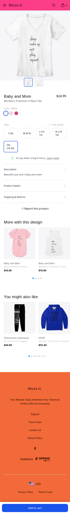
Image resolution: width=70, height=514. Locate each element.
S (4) (10, 133)
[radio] (11, 133)
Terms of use (45, 492)
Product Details (12, 185)
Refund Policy (35, 438)
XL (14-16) (59, 133)
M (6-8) (27, 133)
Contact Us (35, 430)
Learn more (53, 158)
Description (10, 169)
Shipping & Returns (14, 196)
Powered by (26, 458)
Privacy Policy (25, 492)
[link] (19, 243)
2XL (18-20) (10, 146)
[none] (55, 124)
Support (35, 414)
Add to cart (35, 508)
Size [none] (6, 124)
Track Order (35, 422)
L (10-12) (42, 133)
